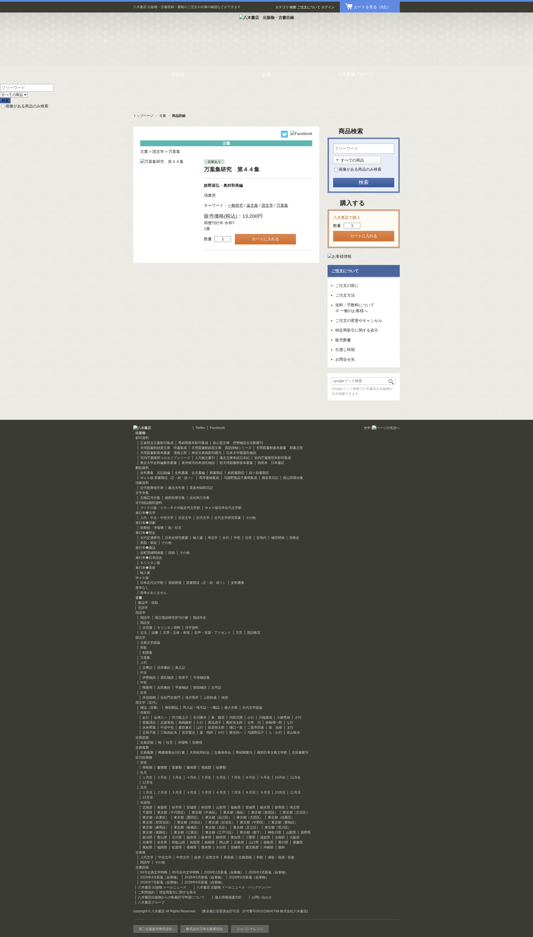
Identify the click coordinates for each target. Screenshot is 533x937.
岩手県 (177, 807)
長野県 (306, 832)
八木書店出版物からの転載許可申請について (171, 897)
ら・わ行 (275, 732)
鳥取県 (195, 842)
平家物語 (181, 688)
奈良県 (162, 842)
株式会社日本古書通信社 (204, 929)
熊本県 (206, 847)
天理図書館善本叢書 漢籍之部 (163, 453)
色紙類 (206, 767)
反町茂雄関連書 (152, 553)
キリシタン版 (150, 563)
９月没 (265, 792)
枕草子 (183, 678)
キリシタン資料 (168, 628)
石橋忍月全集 (150, 498)
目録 (171, 553)
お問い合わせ (262, 897)
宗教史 (294, 538)
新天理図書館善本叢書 (236, 463)
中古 (143, 673)
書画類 (192, 767)
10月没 (280, 792)
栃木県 (265, 807)
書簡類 (162, 767)
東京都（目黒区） (281, 817)
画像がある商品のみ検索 (27, 106)
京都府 (280, 837)
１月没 (147, 792)
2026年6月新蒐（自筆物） (249, 877)
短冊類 (221, 767)
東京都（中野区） (253, 822)
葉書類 (177, 767)
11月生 (295, 777)
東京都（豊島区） (284, 822)
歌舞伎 (197, 742)
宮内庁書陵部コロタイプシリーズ (165, 458)
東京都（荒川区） (278, 827)
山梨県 (291, 832)
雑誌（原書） (150, 707)
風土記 (180, 668)
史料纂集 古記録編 (155, 473)
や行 (221, 732)
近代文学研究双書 (227, 518)
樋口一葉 (236, 727)
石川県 (177, 837)
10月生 (280, 777)
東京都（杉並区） (221, 822)
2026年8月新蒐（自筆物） (204, 882)
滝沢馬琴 (191, 697)
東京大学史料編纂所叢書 (158, 463)
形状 (143, 762)
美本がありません (153, 593)
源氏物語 (167, 678)
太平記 (216, 688)
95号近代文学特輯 (185, 872)
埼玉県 (295, 807)
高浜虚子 (214, 722)
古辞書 (147, 628)
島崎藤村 (185, 722)
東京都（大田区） (250, 817)
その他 (251, 518)
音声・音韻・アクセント (212, 633)
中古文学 (165, 857)
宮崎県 (236, 847)
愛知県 (236, 837)
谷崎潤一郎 (273, 722)
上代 (143, 663)
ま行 (290, 727)
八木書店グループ (151, 902)
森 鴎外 (206, 732)
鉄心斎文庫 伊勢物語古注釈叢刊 (238, 443)
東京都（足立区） (246, 827)
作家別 (145, 712)
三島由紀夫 (168, 732)
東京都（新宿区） (264, 812)
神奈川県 (274, 832)
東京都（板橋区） (187, 827)
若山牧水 (293, 732)
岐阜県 (206, 837)
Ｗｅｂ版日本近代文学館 (223, 508)
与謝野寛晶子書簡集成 (240, 478)
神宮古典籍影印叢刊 (207, 453)
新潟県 (147, 837)
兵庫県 (147, 842)
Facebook (217, 428)
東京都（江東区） (187, 832)
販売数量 (343, 340)
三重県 (250, 837)
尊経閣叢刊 (244, 752)
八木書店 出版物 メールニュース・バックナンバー (234, 887)
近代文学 (203, 518)
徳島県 (268, 842)
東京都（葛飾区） (155, 832)
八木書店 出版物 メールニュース (162, 887)
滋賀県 (265, 837)
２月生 (162, 777)
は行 (200, 727)
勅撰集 (147, 653)
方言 (239, 633)
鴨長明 (147, 688)
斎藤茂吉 (149, 722)
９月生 (265, 777)
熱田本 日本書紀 (271, 463)
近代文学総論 (252, 707)
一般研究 (235, 205)
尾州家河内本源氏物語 (198, 463)
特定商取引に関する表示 (356, 330)
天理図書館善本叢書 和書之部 (279, 448)
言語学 (143, 608)
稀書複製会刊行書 (171, 752)
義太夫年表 (176, 488)
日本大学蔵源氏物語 (241, 453)
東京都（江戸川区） (220, 832)
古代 (225, 538)
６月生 (221, 777)
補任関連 (278, 538)
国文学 (158, 151)
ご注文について (308, 7)
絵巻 (197, 857)
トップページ (143, 116)
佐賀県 (177, 847)
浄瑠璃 (183, 742)
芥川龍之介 (180, 717)
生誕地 (145, 802)
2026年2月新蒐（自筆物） (224, 872)
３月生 (177, 777)
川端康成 (265, 717)
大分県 (221, 847)
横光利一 (236, 732)
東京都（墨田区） (187, 817)
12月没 (147, 797)
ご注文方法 (345, 295)
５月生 (206, 777)
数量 (208, 239)
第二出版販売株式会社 (155, 929)
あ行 (145, 717)
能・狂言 (175, 528)
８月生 (250, 777)
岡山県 (224, 842)
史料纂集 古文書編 (190, 473)
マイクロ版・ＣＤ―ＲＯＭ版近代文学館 (170, 508)
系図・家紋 (148, 543)
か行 (250, 717)
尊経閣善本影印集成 (193, 443)
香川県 (283, 842)
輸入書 (198, 538)
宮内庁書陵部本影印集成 (272, 458)
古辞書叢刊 (300, 752)
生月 (143, 772)
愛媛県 (298, 842)
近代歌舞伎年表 (152, 488)
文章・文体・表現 (176, 633)
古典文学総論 (150, 643)
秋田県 (206, 807)
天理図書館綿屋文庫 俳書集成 (163, 448)
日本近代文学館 (152, 583)
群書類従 (216, 473)
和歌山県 (178, 842)
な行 (290, 722)
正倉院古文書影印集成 (157, 443)
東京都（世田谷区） (157, 822)
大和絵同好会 (200, 752)
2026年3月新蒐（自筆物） (268, 872)
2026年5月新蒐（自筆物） (204, 877)
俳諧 (224, 697)
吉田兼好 (163, 688)
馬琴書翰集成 (209, 478)
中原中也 (167, 727)
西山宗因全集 (293, 478)
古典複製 (147, 752)
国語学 (145, 618)
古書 (162, 116)
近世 (248, 538)
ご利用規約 (146, 892)
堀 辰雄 (275, 727)
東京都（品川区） (218, 817)
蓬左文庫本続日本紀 (235, 458)
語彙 (155, 633)
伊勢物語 (149, 678)
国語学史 (199, 618)
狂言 (169, 742)
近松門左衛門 (170, 697)
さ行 (298, 717)
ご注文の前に (347, 285)
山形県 (221, 807)
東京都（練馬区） (155, 827)
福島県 (236, 807)
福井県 (192, 837)
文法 (143, 633)
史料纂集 (237, 583)
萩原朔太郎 (216, 727)
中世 (237, 538)
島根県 (210, 842)
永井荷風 (149, 727)
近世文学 (185, 518)
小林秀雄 (283, 717)
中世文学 (183, 857)
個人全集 (231, 707)
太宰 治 (254, 722)
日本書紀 (163, 668)
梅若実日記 (270, 478)
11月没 (295, 792)
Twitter (200, 428)
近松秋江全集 (200, 498)
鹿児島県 (252, 847)
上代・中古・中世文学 (157, 518)
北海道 (147, 807)
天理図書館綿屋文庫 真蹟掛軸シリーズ (222, 448)
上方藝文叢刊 (205, 458)
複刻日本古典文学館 (272, 752)
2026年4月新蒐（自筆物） (160, 877)
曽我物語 (200, 688)
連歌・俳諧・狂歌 (281, 857)
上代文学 (147, 857)
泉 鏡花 (218, 717)
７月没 (236, 792)
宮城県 (192, 807)
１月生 (147, 777)
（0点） (372, 7)
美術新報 (175, 583)
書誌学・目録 (148, 603)
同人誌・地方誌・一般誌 (201, 707)
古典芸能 (147, 742)
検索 (293, 7)
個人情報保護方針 (228, 897)
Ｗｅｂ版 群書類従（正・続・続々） (167, 478)
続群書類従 (236, 473)
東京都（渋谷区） (190, 822)
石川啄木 (200, 717)
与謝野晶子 (255, 732)
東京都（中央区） (205, 812)
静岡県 (221, 837)
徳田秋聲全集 (175, 498)
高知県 (147, 847)
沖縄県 (268, 847)
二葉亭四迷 (255, 727)
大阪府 (295, 837)
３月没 (177, 792)
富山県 (162, 837)
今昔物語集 (201, 678)
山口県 (254, 842)
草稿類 (147, 767)
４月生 (192, 777)
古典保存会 (222, 752)
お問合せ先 (345, 359)
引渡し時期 (345, 349)
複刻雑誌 (171, 707)
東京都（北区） (216, 827)
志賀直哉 (167, 722)
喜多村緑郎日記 (201, 488)
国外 (281, 847)
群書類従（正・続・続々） (206, 583)
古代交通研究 (150, 538)
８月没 (250, 792)
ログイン (328, 7)
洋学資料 (191, 628)
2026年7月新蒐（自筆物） (160, 882)
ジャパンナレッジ (250, 929)
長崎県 (192, 847)
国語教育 (253, 633)
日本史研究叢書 (176, 538)
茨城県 (250, 807)
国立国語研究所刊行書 (171, 618)
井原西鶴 (149, 697)
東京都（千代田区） (172, 812)
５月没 (206, 792)
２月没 (162, 792)
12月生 (147, 782)
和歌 (143, 648)
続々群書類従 (259, 473)
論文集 (252, 205)
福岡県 (162, 847)
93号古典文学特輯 (153, 872)
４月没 (192, 792)
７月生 (236, 777)
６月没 (221, 792)
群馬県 (280, 807)
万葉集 (174, 151)
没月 (143, 787)
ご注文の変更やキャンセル (358, 320)
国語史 (145, 623)
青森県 (162, 807)
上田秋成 (210, 697)
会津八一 (160, 717)
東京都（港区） (235, 812)
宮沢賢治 (188, 732)
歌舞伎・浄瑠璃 (152, 528)
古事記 (147, 668)
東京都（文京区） (296, 812)
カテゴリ (282, 7)
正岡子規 (149, 732)
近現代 (261, 538)
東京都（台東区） (155, 817)
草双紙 (229, 857)
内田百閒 (236, 717)
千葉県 (147, 812)
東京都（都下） (251, 832)
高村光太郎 (234, 722)
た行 (200, 722)
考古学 (213, 538)
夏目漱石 (185, 727)
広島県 (239, 842)
